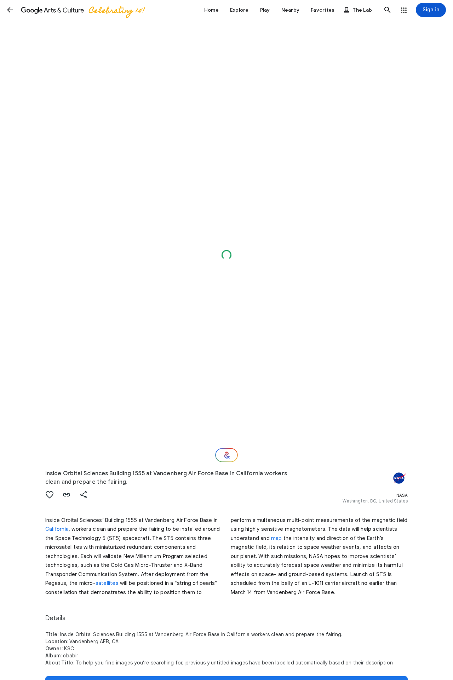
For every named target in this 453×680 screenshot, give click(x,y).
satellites (107, 583)
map (276, 538)
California (57, 529)
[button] (9, 9)
